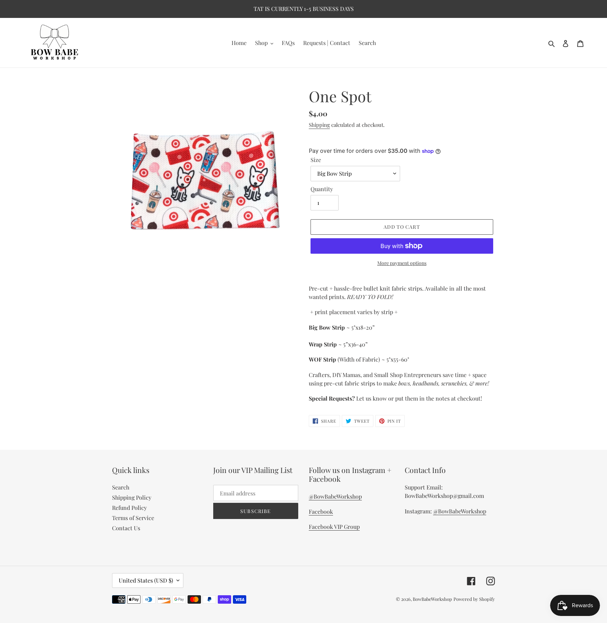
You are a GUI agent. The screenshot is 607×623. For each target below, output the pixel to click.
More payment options (401, 263)
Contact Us (126, 528)
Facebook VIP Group (334, 526)
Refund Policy (129, 507)
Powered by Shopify (474, 599)
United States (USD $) (146, 580)
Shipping (319, 124)
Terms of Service (133, 517)
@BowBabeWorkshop (335, 496)
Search (120, 487)
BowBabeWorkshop (432, 599)
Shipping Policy (131, 497)
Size (316, 159)
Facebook (321, 511)
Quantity (322, 189)
